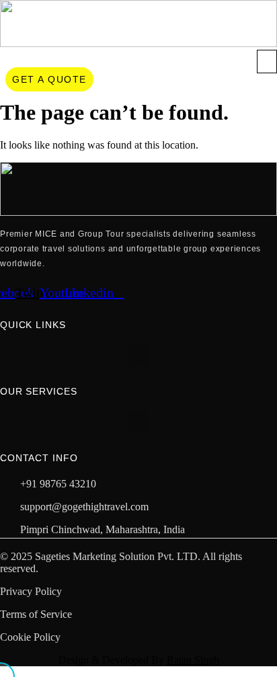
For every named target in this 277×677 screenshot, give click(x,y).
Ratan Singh (193, 660)
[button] (267, 61)
